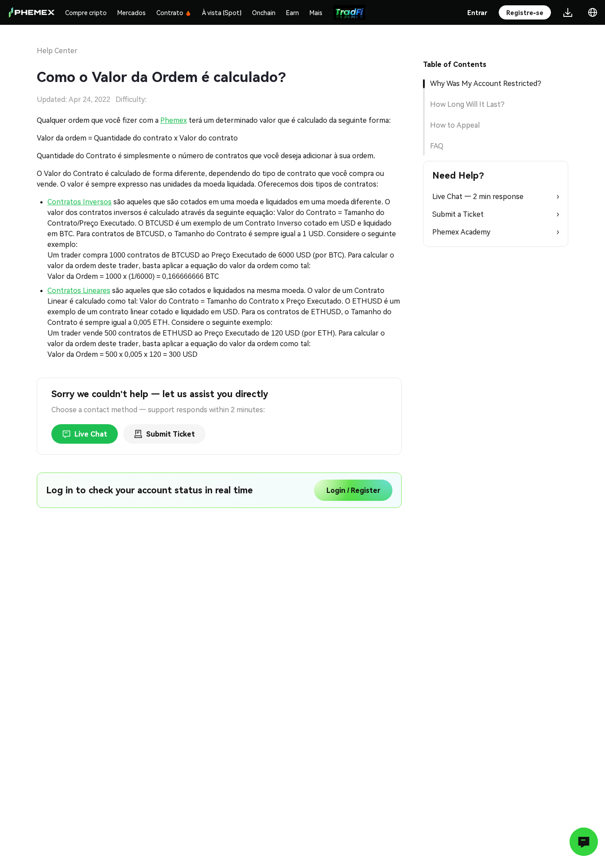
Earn (292, 12)
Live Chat (90, 434)
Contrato (169, 12)
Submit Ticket (170, 434)
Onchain (263, 12)
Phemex (173, 120)
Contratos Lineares (78, 290)
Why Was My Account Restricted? (485, 83)
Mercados (131, 12)
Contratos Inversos (79, 202)
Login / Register (353, 490)
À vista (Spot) (221, 12)
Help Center (57, 51)
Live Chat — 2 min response (495, 196)
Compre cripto (86, 12)
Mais (316, 12)
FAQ (436, 146)
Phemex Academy (495, 232)
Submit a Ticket (495, 214)
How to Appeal (455, 125)
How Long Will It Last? (467, 104)
